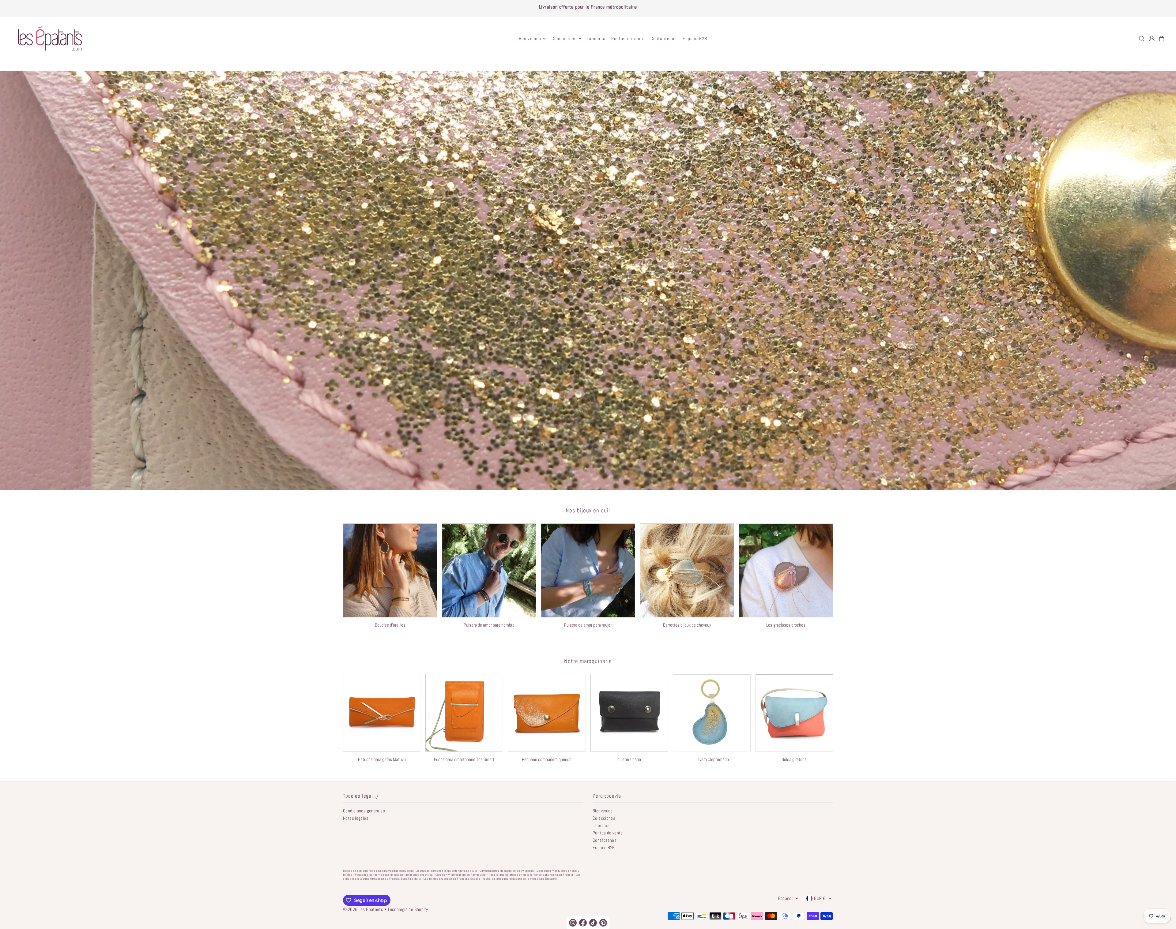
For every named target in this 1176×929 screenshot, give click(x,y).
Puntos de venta (608, 833)
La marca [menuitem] (596, 38)
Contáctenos (604, 840)
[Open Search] (1141, 38)
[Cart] (1161, 38)
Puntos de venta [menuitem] (628, 38)
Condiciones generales (364, 811)
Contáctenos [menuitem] (663, 38)
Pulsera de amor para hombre (489, 625)
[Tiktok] (593, 923)
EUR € (819, 898)
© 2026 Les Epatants (363, 909)
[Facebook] (583, 923)
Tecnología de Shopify (407, 909)
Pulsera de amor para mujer (588, 625)
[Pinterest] (603, 923)
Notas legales (355, 818)
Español (785, 898)
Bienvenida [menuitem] (530, 38)
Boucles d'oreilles (390, 625)
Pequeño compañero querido (546, 759)
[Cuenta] (1152, 38)
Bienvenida (603, 811)
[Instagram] (573, 923)
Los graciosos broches (785, 625)
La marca (601, 825)
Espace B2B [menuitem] (695, 38)
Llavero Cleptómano (712, 759)
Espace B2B (604, 847)
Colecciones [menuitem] (564, 38)
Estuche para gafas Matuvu (382, 759)
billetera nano (629, 759)
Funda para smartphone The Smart (464, 759)
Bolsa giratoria (794, 759)
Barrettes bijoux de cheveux (687, 625)
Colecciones (604, 818)
